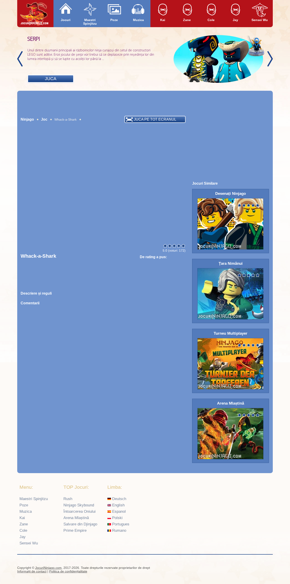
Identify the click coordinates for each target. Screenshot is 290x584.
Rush (67, 499)
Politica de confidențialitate (68, 571)
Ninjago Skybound (78, 505)
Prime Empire (75, 530)
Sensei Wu (259, 20)
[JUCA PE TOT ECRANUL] (51, 125)
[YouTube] (250, 568)
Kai (162, 20)
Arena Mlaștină (76, 518)
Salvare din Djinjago (80, 524)
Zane (187, 20)
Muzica (138, 20)
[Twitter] (267, 568)
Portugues (120, 524)
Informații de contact (31, 571)
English (118, 505)
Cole (211, 20)
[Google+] (258, 568)
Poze (114, 20)
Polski (117, 518)
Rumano (118, 530)
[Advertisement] (145, 103)
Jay (235, 20)
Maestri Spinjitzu (90, 21)
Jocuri (65, 20)
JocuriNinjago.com (48, 568)
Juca (50, 78)
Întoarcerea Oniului (79, 511)
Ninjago (27, 119)
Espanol (118, 511)
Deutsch (118, 499)
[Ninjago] (34, 14)
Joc (44, 119)
